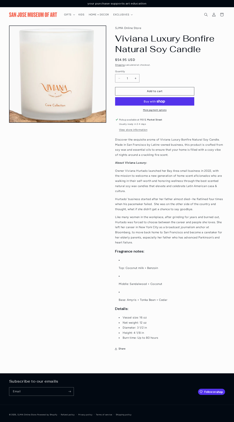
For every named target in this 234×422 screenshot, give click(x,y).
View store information (133, 129)
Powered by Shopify (47, 414)
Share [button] (122, 348)
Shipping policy (124, 414)
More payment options (155, 110)
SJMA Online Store (26, 414)
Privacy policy (85, 414)
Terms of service (104, 414)
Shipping (120, 65)
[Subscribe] (69, 391)
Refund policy (68, 414)
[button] (69, 14)
